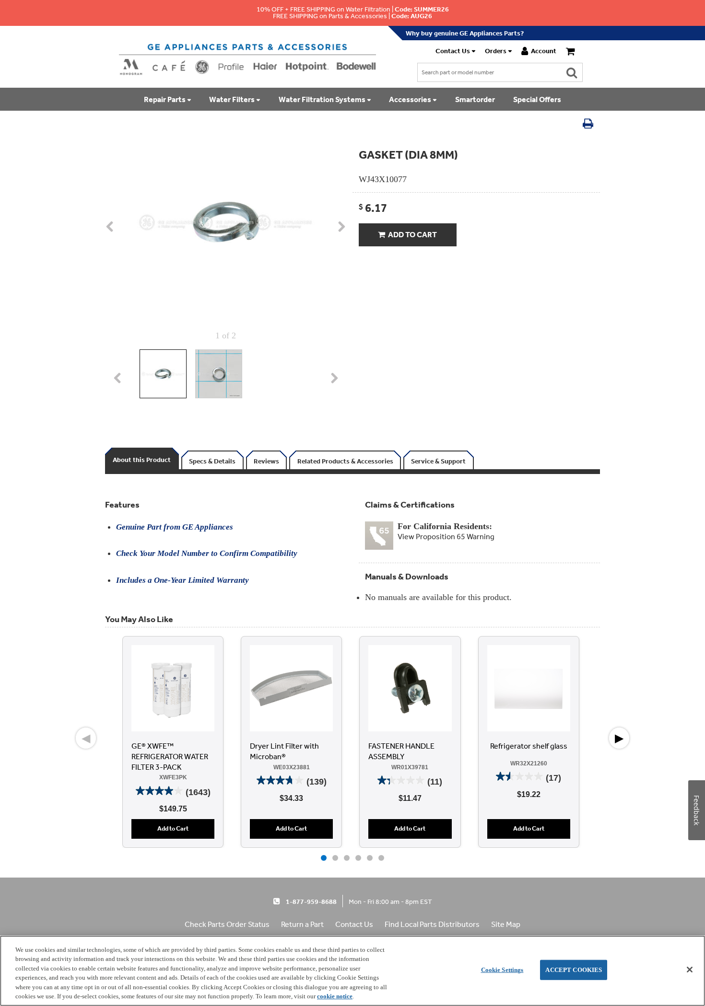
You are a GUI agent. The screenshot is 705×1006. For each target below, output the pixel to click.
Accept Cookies (573, 969)
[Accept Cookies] (689, 969)
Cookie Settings (502, 969)
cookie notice (334, 996)
